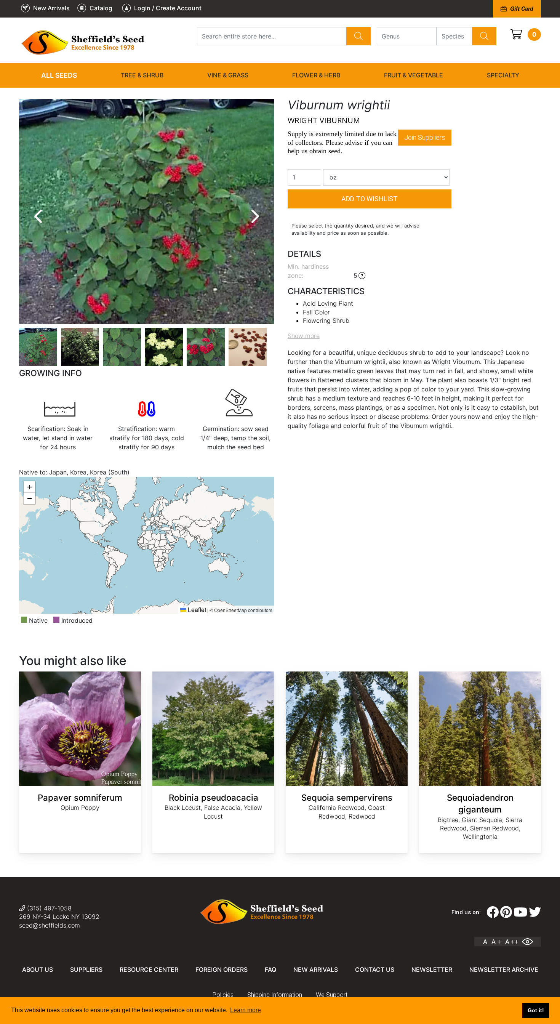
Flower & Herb (316, 75)
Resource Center (149, 969)
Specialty (503, 75)
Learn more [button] (245, 1010)
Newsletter (431, 969)
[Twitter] (535, 912)
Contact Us (374, 969)
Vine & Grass (227, 75)
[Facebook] (492, 912)
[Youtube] (520, 912)
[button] (29, 487)
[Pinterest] (506, 912)
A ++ (511, 941)
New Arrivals (315, 969)
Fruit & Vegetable (413, 75)
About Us (37, 969)
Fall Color (316, 312)
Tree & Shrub (142, 75)
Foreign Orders (221, 969)
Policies (223, 994)
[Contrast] (530, 942)
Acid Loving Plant (328, 303)
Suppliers (86, 969)
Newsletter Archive (503, 969)
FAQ (270, 969)
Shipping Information (274, 994)
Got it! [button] (536, 1010)
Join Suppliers (424, 137)
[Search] (358, 36)
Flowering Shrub (326, 320)
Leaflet (196, 609)
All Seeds (59, 75)
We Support (331, 994)
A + (496, 941)
